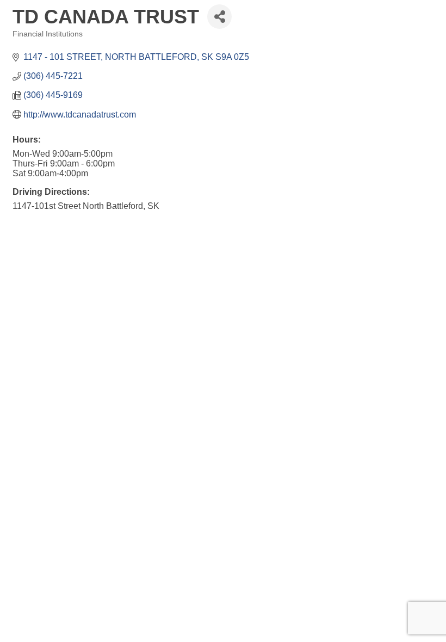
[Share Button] (219, 16)
